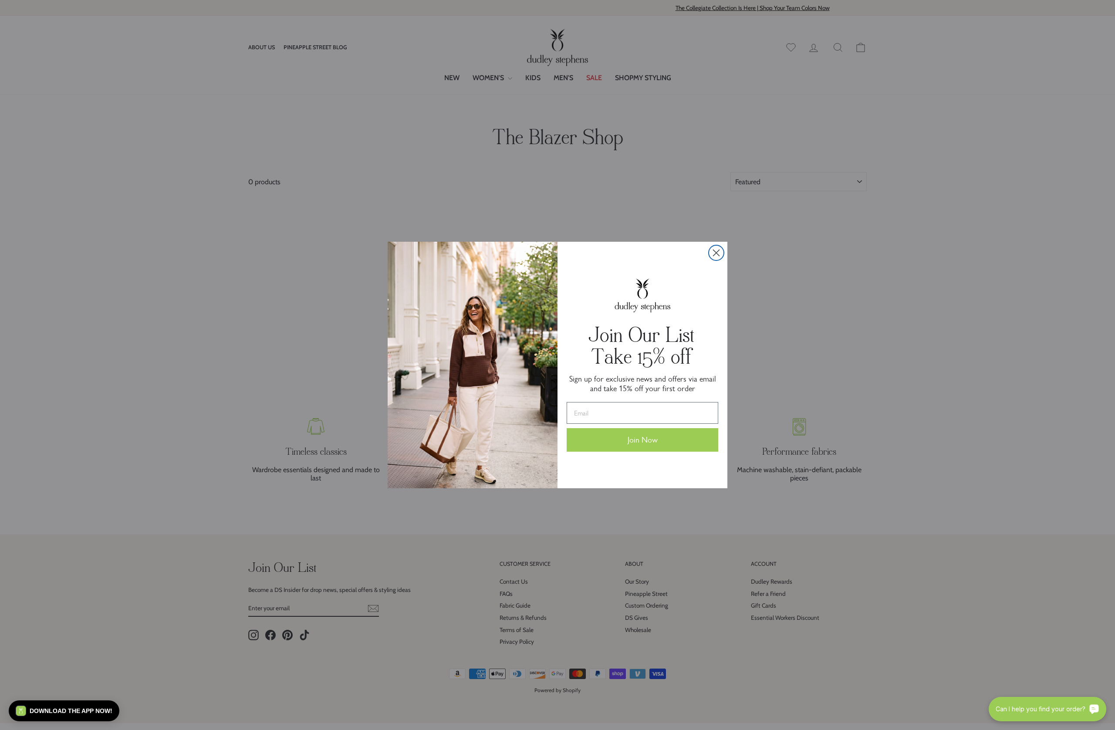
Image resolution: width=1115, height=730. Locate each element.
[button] (64, 710)
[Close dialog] (716, 252)
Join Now (643, 440)
